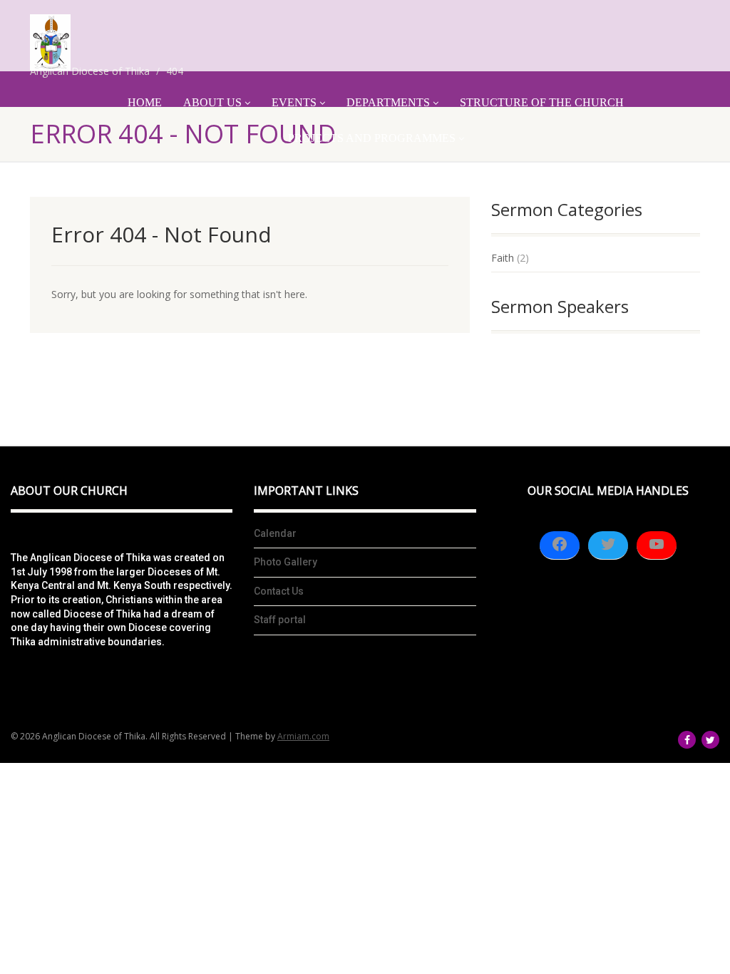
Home (145, 102)
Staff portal (280, 619)
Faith (502, 258)
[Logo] (50, 42)
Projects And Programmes (372, 138)
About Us (212, 102)
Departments (388, 102)
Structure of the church (542, 102)
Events (294, 102)
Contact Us (279, 591)
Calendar (275, 533)
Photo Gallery (285, 562)
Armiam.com (303, 736)
